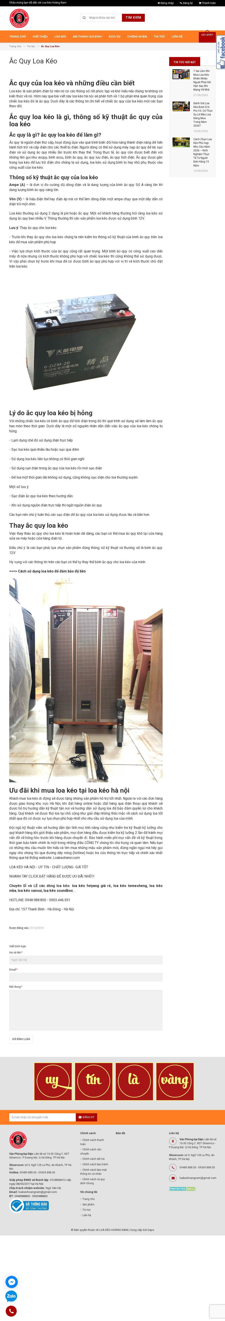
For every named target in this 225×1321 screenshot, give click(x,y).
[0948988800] (11, 1312)
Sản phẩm (88, 1204)
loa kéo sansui (30, 890)
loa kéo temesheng (130, 886)
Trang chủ (88, 1199)
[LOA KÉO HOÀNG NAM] (19, 18)
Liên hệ (86, 1215)
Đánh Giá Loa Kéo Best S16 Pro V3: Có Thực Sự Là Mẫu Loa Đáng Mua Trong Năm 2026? (203, 114)
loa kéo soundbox (58, 890)
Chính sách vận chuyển (90, 1151)
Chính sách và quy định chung (92, 1181)
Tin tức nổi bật (185, 62)
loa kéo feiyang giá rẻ (91, 886)
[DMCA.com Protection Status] (182, 1188)
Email (13, 969)
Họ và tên (15, 952)
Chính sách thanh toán (92, 1142)
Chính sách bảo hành (95, 1164)
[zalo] (11, 1296)
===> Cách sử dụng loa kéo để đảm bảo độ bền (47, 571)
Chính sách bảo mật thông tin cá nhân (93, 1172)
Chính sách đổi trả (93, 1158)
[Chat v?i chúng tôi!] (11, 1282)
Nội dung (15, 986)
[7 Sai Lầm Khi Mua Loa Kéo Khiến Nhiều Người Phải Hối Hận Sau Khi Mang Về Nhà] (181, 74)
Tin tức (86, 1209)
